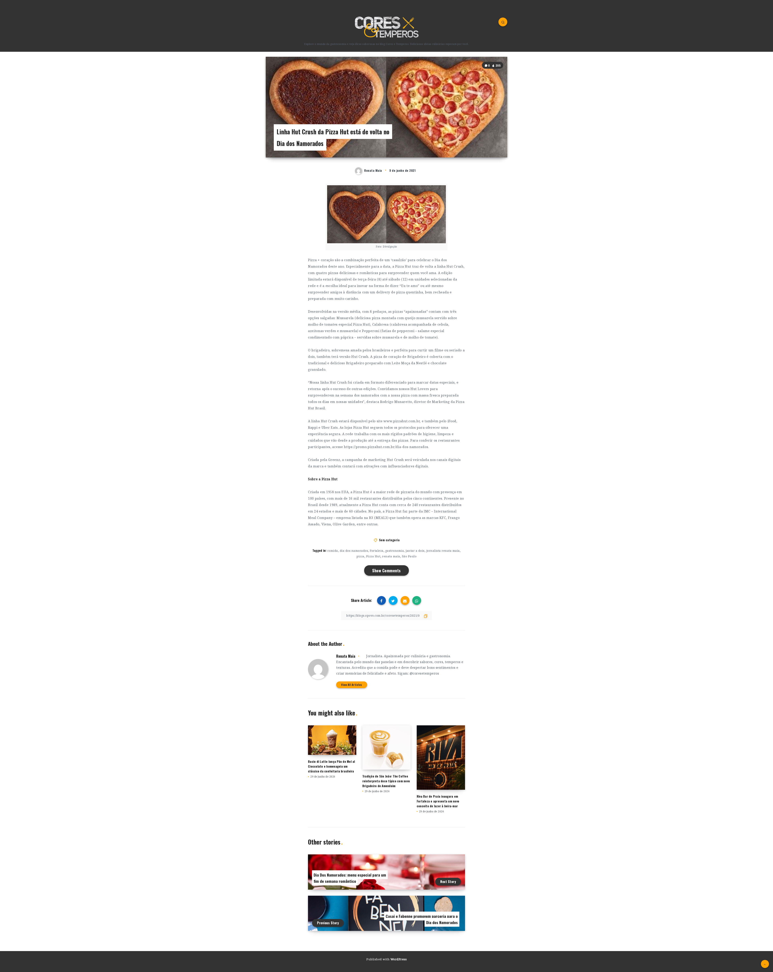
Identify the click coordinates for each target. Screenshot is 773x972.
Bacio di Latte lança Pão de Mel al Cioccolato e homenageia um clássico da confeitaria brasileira (331, 766)
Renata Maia (345, 656)
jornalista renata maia (443, 551)
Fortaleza (376, 551)
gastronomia (394, 551)
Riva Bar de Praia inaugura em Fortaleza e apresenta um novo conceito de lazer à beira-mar (438, 801)
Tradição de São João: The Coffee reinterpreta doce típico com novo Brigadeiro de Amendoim (386, 781)
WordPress (399, 959)
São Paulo (409, 556)
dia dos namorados (354, 551)
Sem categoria (389, 540)
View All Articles (351, 685)
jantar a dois (415, 551)
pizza (360, 556)
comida (332, 551)
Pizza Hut (373, 556)
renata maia (391, 556)
